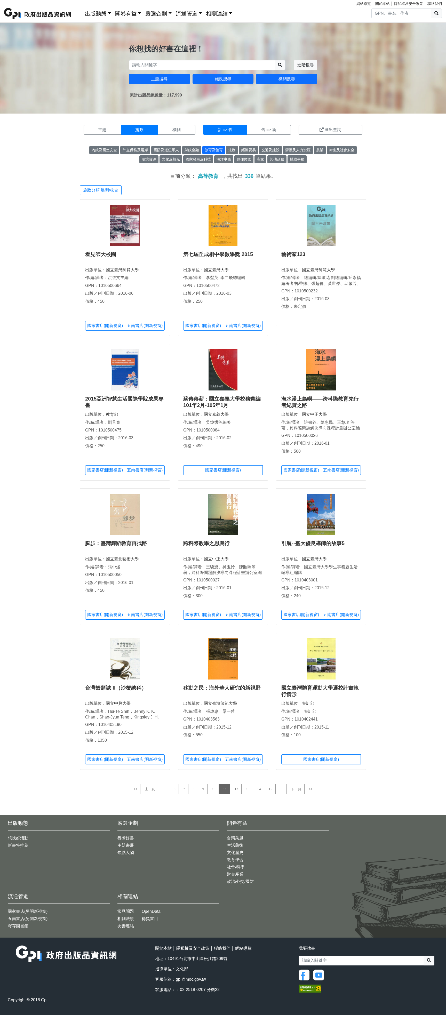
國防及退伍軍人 (166, 150)
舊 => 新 (268, 129)
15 (270, 789)
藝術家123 (293, 254)
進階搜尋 (305, 65)
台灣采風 (235, 838)
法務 (232, 150)
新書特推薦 (18, 845)
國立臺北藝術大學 (122, 559)
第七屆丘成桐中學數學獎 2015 (218, 254)
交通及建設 (270, 150)
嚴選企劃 (156, 14)
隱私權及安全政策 (408, 4)
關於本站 (382, 4)
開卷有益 (126, 14)
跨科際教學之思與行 (206, 543)
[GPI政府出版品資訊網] (37, 13)
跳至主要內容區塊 (14, 3)
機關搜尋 (286, 79)
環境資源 (149, 159)
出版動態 (96, 14)
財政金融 (192, 150)
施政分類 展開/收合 (100, 190)
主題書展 (125, 845)
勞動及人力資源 (297, 150)
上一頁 (150, 789)
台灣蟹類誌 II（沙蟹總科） (116, 688)
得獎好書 (125, 838)
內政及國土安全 (104, 150)
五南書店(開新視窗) (145, 325)
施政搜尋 (223, 79)
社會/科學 (235, 867)
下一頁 (296, 789)
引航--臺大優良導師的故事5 (313, 543)
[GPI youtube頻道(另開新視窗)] (319, 974)
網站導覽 (363, 4)
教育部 (112, 414)
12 (236, 789)
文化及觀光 (171, 159)
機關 (176, 129)
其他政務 (277, 159)
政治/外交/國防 (240, 881)
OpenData (151, 911)
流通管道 (186, 14)
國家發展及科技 (198, 159)
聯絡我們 (434, 4)
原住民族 (244, 159)
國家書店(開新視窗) (105, 325)
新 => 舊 (225, 129)
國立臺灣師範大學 (122, 270)
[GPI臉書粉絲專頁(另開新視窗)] (305, 974)
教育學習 (235, 860)
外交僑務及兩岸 (135, 150)
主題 (102, 129)
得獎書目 (150, 918)
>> (311, 789)
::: (79, 12)
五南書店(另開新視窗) (27, 918)
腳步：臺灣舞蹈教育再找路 (116, 543)
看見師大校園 (100, 254)
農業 (319, 150)
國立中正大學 (314, 414)
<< (135, 789)
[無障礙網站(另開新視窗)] (310, 988)
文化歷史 (235, 852)
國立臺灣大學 (216, 270)
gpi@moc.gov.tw (191, 979)
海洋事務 (224, 159)
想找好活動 (18, 838)
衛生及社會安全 (341, 150)
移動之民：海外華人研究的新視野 (222, 688)
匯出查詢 (333, 129)
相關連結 (217, 14)
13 (248, 789)
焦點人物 (125, 852)
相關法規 (125, 918)
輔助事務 (297, 159)
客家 (260, 159)
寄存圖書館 (18, 926)
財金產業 (235, 874)
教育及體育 (214, 150)
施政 (139, 129)
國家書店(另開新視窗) (27, 911)
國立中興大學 (118, 703)
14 (259, 789)
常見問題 (125, 911)
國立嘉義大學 (216, 414)
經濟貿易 (248, 150)
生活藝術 (235, 845)
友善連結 (125, 926)
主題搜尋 (159, 79)
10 (214, 789)
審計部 (308, 703)
